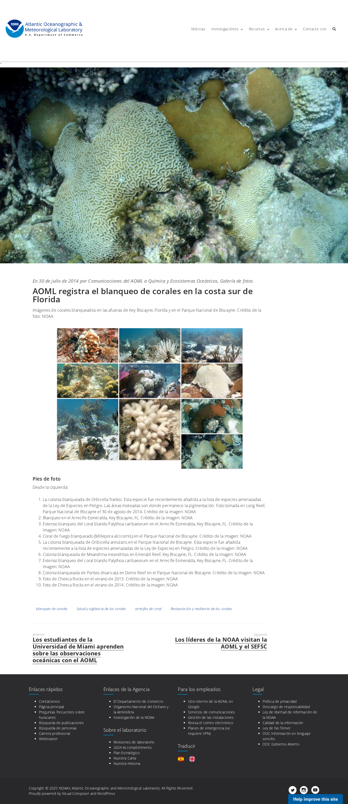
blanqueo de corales (52, 608)
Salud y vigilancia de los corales (101, 608)
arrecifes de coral (148, 608)
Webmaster (48, 738)
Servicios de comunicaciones (211, 712)
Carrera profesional (54, 733)
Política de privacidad (280, 701)
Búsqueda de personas (58, 728)
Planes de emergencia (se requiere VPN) (209, 731)
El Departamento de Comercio (138, 701)
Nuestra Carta (125, 758)
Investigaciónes (225, 28)
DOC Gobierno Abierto (281, 744)
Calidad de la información (283, 722)
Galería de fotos (236, 281)
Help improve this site (315, 799)
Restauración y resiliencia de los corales (201, 608)
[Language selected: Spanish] (189, 759)
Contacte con (314, 28)
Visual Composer (75, 793)
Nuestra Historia (127, 763)
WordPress (106, 793)
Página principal (51, 706)
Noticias (198, 28)
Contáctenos (49, 701)
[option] (193, 759)
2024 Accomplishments (133, 747)
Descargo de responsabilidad (286, 706)
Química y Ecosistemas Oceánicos (183, 281)
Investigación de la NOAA (134, 717)
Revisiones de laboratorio (134, 742)
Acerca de (283, 28)
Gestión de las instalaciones (211, 717)
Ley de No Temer (276, 728)
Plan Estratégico (127, 752)
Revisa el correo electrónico (210, 722)
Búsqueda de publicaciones (61, 722)
